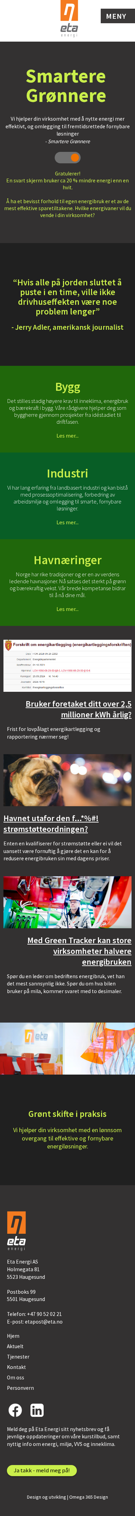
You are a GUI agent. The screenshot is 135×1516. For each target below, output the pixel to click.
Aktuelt (15, 1346)
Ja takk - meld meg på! (42, 1470)
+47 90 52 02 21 (44, 1314)
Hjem (13, 1336)
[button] (118, 16)
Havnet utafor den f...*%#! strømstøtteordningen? (51, 823)
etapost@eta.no (44, 1321)
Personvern (20, 1388)
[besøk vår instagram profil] (37, 1410)
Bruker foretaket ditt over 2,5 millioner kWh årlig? (79, 709)
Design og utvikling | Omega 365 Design (67, 1497)
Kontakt (16, 1367)
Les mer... (67, 435)
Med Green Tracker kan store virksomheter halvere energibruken (79, 951)
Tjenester (18, 1356)
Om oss (15, 1377)
